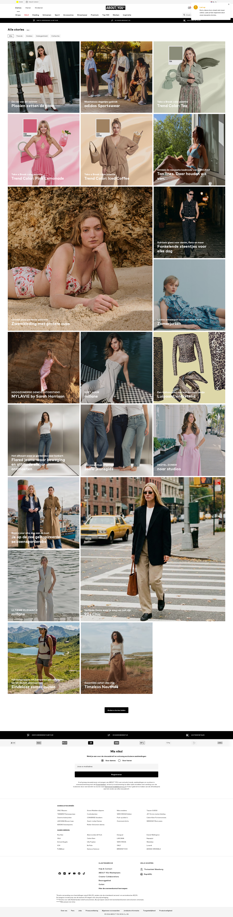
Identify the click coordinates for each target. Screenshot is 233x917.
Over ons (64, 911)
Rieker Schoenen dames (95, 825)
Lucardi (149, 845)
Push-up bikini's (122, 817)
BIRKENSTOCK (122, 849)
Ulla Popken (91, 842)
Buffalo (90, 845)
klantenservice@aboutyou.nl (115, 787)
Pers (72, 911)
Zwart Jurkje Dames (94, 821)
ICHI (58, 845)
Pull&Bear (60, 849)
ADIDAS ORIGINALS (154, 849)
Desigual (120, 835)
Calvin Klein (91, 838)
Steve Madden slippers (95, 810)
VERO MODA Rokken (124, 814)
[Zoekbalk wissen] (216, 15)
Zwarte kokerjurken (64, 817)
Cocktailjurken (92, 814)
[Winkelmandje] (216, 7)
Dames (18, 8)
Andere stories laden (116, 710)
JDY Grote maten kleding (156, 814)
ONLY (119, 845)
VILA (59, 838)
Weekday (150, 842)
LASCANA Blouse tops (65, 821)
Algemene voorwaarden (111, 911)
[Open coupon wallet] (189, 7)
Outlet (21, 2)
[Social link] (59, 873)
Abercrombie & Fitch (94, 835)
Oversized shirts (123, 821)
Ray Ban (60, 835)
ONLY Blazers (62, 810)
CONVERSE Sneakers (94, 817)
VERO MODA (121, 842)
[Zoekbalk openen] (183, 15)
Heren (28, 8)
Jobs (80, 911)
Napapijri (150, 838)
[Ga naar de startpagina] (70, 864)
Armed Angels (62, 842)
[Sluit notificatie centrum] (202, 8)
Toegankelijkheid (149, 911)
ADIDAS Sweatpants (65, 825)
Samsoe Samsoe (93, 849)
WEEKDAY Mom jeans (154, 821)
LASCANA (120, 838)
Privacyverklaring (92, 911)
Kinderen (39, 8)
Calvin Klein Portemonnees (156, 817)
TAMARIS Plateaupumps (66, 814)
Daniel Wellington (153, 835)
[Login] (196, 7)
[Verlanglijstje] (209, 7)
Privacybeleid (101, 784)
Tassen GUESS (152, 810)
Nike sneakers (122, 810)
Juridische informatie (131, 911)
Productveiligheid (165, 911)
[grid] (116, 368)
